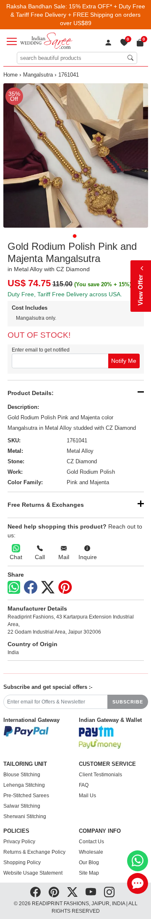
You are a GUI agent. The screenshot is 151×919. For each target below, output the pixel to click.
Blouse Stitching (21, 775)
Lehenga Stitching (24, 785)
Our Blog (89, 862)
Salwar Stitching (21, 806)
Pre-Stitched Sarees (26, 795)
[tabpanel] (75, 155)
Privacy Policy (19, 842)
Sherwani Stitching (24, 816)
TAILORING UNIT (25, 764)
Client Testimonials (100, 775)
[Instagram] (109, 892)
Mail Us (87, 795)
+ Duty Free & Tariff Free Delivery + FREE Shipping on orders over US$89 (77, 14)
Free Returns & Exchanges (46, 504)
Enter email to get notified (41, 350)
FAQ (84, 785)
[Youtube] (91, 892)
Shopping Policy (22, 862)
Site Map (89, 873)
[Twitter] (48, 587)
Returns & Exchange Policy (34, 852)
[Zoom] (75, 155)
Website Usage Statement (32, 873)
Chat (16, 557)
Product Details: (31, 393)
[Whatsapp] (14, 587)
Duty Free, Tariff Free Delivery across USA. (65, 294)
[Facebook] (30, 587)
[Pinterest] (65, 587)
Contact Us (91, 842)
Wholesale (91, 852)
